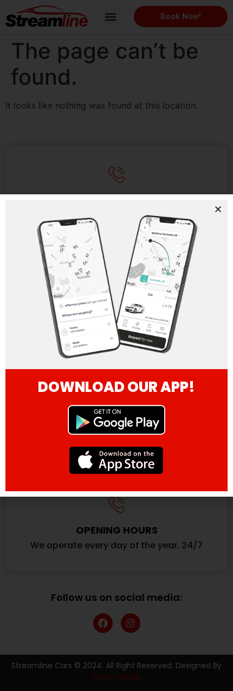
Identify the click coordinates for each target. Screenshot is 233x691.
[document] (116, 345)
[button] (218, 209)
